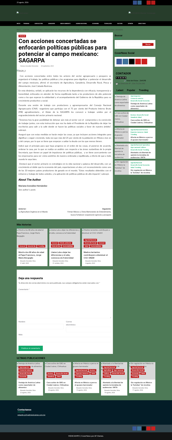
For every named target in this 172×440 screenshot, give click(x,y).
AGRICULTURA (39, 23)
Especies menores (137, 132)
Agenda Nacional (90, 240)
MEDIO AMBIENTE (65, 23)
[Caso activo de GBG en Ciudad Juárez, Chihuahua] (122, 117)
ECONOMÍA (95, 23)
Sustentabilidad (68, 246)
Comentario (24, 289)
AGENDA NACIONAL (81, 23)
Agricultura (146, 145)
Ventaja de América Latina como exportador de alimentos (141, 106)
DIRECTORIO (142, 23)
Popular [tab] (130, 90)
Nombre (21, 322)
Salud (86, 246)
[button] (153, 24)
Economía (146, 101)
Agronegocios (135, 96)
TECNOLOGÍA (108, 23)
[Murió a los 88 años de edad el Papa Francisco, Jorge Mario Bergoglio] (32, 239)
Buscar (119, 35)
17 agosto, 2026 (137, 390)
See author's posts (27, 190)
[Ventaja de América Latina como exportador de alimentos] (122, 101)
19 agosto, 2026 (81, 390)
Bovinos (133, 115)
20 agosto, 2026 (53, 390)
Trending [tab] (143, 90)
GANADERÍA (51, 23)
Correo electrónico (70, 323)
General (22, 36)
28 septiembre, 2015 (47, 66)
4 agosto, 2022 (90, 263)
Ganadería (134, 117)
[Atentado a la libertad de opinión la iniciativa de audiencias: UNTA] (122, 153)
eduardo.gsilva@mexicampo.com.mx (31, 415)
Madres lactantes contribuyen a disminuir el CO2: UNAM (96, 255)
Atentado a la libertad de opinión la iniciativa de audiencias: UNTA (141, 155)
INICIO (18, 23)
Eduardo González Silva (28, 261)
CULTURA (120, 23)
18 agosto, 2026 (109, 392)
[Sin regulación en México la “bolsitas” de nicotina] (122, 166)
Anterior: (33, 210)
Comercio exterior (137, 98)
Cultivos (143, 147)
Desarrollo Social (90, 243)
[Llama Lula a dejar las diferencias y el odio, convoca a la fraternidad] (64, 239)
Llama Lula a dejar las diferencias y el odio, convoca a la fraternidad (62, 255)
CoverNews (86, 436)
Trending (41, 246)
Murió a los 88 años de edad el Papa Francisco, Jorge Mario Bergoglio (31, 255)
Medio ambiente (65, 243)
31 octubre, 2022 (58, 263)
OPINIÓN (130, 23)
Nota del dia (31, 246)
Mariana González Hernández (29, 66)
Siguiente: (89, 212)
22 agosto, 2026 (25, 392)
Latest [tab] (119, 90)
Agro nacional (135, 147)
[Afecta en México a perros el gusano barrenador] (122, 133)
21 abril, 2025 (24, 263)
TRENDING (26, 23)
